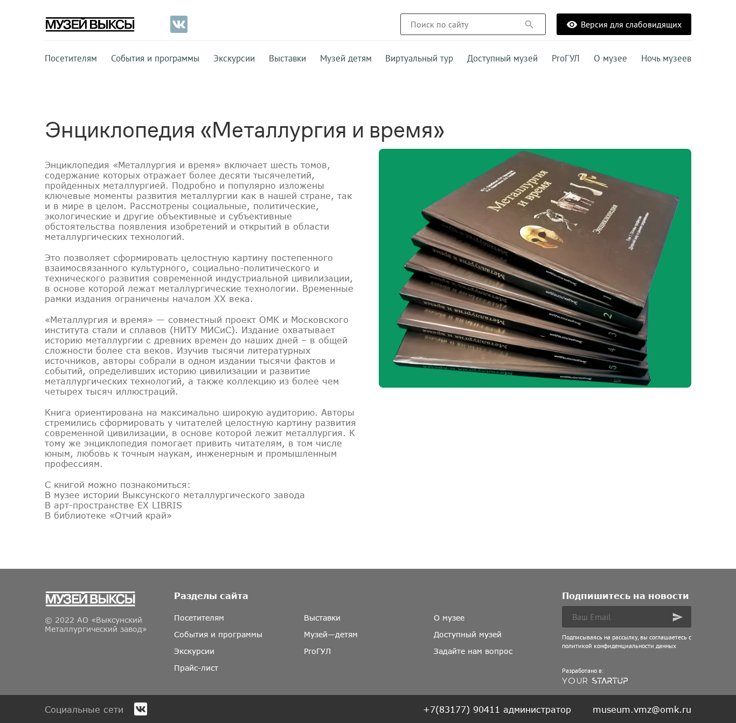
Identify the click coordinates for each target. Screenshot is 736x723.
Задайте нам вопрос (473, 651)
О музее (610, 58)
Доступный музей (502, 58)
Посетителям (71, 58)
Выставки (287, 58)
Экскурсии (234, 58)
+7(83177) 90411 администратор (497, 709)
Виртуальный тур (419, 58)
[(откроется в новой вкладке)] (179, 24)
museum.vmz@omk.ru (642, 709)
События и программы (155, 58)
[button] (529, 24)
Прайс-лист (196, 667)
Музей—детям (331, 634)
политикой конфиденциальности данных (619, 646)
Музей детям (346, 58)
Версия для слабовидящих (631, 24)
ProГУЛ (566, 58)
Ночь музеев (666, 58)
